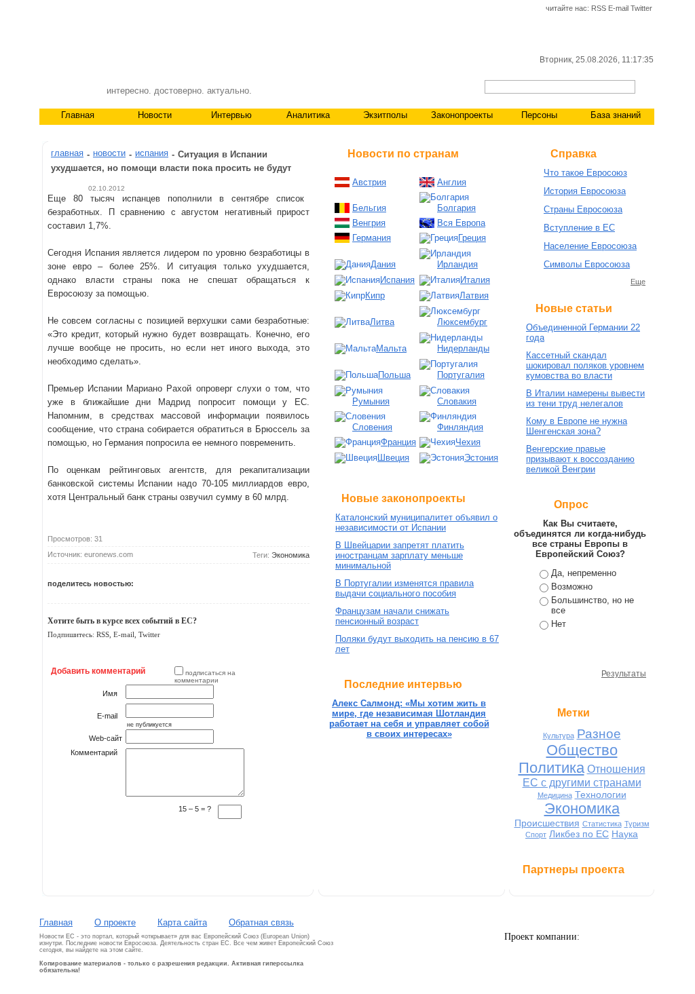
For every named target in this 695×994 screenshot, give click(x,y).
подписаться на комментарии (205, 676)
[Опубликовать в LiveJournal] (192, 580)
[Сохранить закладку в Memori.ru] (239, 580)
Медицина (555, 795)
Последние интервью (403, 684)
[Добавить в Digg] (255, 580)
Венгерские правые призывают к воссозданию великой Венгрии (580, 459)
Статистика (602, 824)
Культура (558, 735)
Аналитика (308, 115)
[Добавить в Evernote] (84, 593)
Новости (155, 115)
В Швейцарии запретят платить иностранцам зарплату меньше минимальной (399, 555)
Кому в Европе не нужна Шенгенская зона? (576, 426)
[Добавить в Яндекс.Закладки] (270, 580)
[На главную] (46, 8)
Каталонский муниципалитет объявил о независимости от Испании (416, 522)
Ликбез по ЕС (579, 833)
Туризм (637, 824)
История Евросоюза (585, 191)
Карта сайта (182, 922)
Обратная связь (261, 922)
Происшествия (547, 823)
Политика (551, 767)
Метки (573, 713)
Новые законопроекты (403, 498)
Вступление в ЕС (579, 228)
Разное (599, 734)
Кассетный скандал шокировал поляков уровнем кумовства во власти (585, 365)
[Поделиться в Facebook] (177, 580)
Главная (77, 115)
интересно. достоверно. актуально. (179, 90)
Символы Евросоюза (587, 264)
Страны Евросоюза (583, 209)
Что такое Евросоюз (585, 173)
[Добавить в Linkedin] (68, 593)
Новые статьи (574, 308)
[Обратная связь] (69, 8)
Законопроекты (462, 115)
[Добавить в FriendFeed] (53, 593)
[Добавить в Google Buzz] (224, 580)
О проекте (115, 922)
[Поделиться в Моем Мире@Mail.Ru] (208, 580)
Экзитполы (385, 115)
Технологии (600, 794)
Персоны (539, 115)
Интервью (231, 115)
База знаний (615, 115)
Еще (638, 282)
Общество (582, 750)
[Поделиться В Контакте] (161, 580)
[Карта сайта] (92, 8)
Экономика (290, 555)
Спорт (535, 834)
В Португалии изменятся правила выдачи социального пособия (404, 588)
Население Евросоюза (590, 246)
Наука (625, 833)
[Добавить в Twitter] (145, 580)
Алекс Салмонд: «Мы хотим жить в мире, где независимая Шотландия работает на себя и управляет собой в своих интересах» (409, 718)
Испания (151, 153)
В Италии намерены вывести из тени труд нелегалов (585, 398)
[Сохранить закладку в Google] (286, 580)
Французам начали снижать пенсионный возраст (392, 616)
